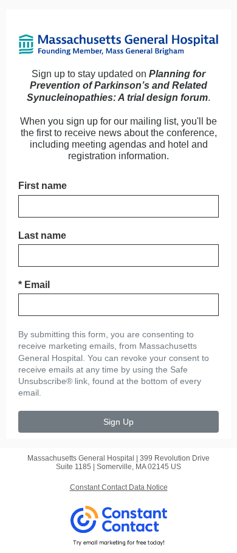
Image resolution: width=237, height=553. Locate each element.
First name (42, 185)
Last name (42, 235)
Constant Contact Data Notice (119, 487)
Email (34, 285)
